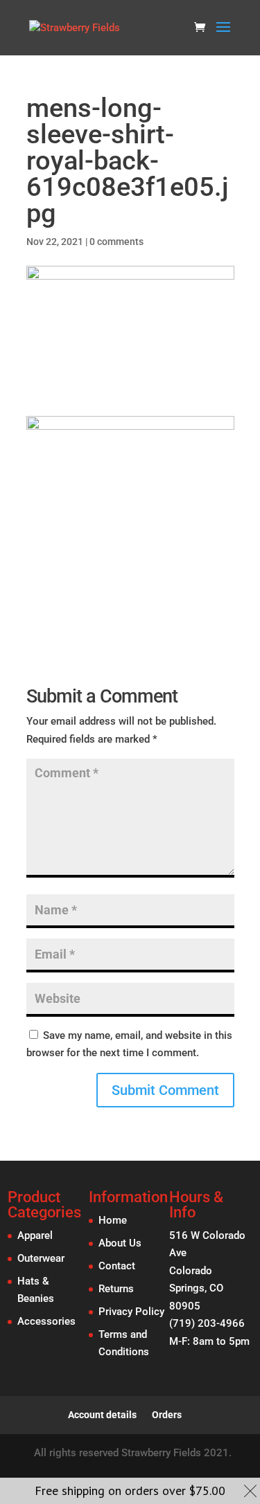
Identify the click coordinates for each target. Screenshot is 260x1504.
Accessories (46, 1321)
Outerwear (40, 1258)
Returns (116, 1289)
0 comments (116, 241)
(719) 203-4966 (207, 1323)
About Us (119, 1243)
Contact (116, 1266)
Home (112, 1220)
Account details (102, 1414)
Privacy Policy (131, 1311)
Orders (167, 1414)
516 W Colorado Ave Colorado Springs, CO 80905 (207, 1270)
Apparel (35, 1235)
